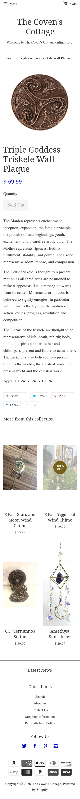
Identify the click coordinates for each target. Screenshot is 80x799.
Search (40, 696)
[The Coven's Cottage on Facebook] (34, 746)
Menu (13, 3)
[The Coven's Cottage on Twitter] (24, 746)
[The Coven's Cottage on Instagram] (55, 746)
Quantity (10, 193)
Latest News (40, 670)
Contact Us (40, 710)
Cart (73, 4)
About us (40, 703)
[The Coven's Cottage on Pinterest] (45, 746)
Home (7, 58)
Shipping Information (40, 716)
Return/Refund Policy (40, 723)
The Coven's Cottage (40, 26)
